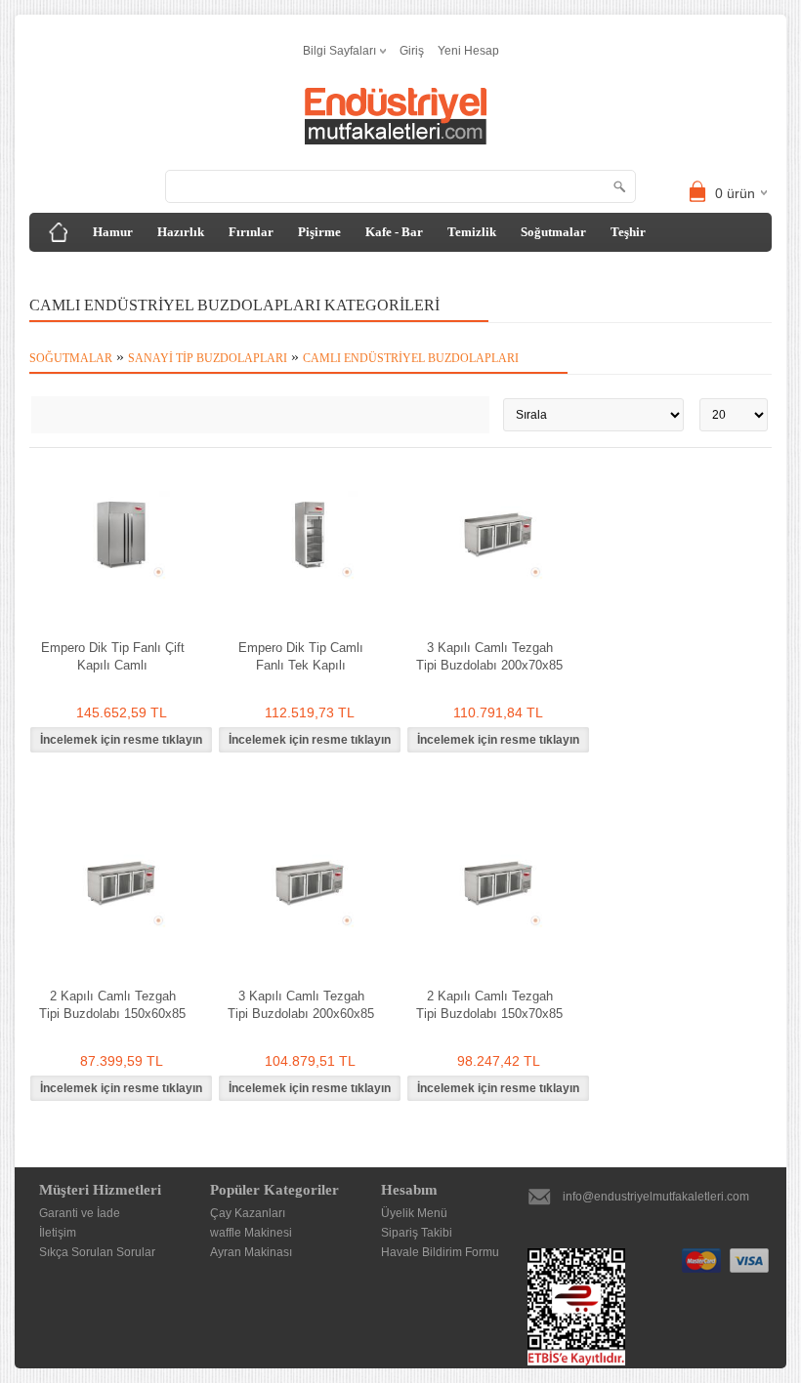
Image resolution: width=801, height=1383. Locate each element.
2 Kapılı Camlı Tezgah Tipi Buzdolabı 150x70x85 (489, 1005)
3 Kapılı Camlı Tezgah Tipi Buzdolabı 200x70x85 (489, 656)
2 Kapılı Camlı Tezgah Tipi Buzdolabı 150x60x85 (112, 1005)
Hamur (113, 231)
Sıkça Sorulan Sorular (97, 1252)
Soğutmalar (553, 231)
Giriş (412, 51)
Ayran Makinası (251, 1252)
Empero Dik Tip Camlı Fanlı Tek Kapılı (300, 656)
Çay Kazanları (247, 1213)
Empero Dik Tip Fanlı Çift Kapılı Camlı (113, 656)
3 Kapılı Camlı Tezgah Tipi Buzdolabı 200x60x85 (301, 1005)
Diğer (198, 271)
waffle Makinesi (251, 1233)
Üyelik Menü (414, 1213)
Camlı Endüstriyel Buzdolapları (411, 358)
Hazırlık (180, 231)
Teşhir (628, 231)
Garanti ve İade (79, 1213)
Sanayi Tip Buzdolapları (207, 358)
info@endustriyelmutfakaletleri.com (656, 1196)
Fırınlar (251, 231)
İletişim (57, 1233)
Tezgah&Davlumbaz (101, 271)
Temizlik (471, 231)
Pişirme (319, 231)
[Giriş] (58, 232)
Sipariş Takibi (416, 1233)
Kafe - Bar (394, 231)
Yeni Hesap (468, 51)
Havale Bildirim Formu (440, 1252)
